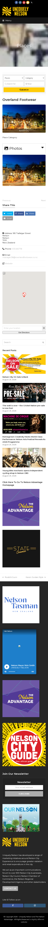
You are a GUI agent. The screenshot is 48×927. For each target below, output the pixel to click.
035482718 (17, 249)
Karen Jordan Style (34, 577)
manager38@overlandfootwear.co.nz (19, 257)
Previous (6, 200)
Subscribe (24, 794)
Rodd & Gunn (11, 577)
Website (9, 263)
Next (43, 200)
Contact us (10, 888)
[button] (6, 20)
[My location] (44, 328)
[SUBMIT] (43, 342)
